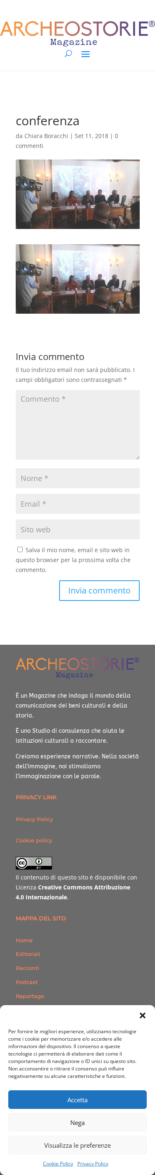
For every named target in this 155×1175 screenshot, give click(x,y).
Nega (77, 1122)
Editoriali (28, 954)
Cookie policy (34, 840)
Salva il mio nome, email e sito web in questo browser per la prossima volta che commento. (73, 560)
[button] (142, 1015)
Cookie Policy (58, 1163)
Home (24, 940)
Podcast (27, 982)
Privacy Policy (92, 1163)
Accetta (77, 1100)
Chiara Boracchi (46, 136)
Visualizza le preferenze (77, 1145)
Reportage (30, 996)
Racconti (27, 968)
